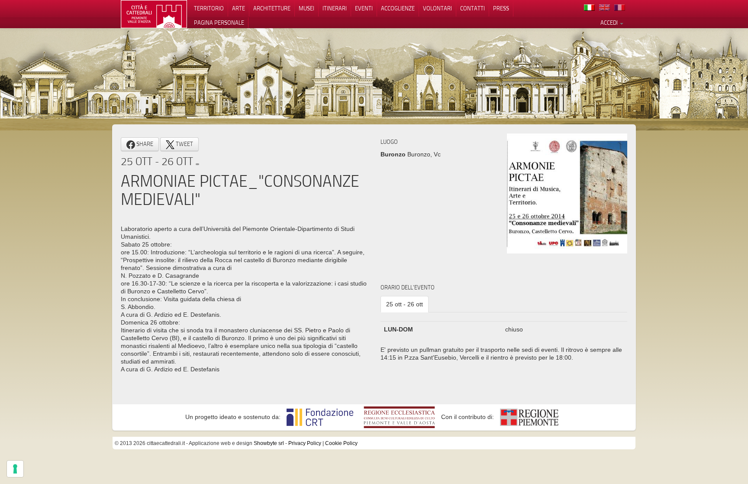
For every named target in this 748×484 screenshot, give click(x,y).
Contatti (472, 8)
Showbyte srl (269, 443)
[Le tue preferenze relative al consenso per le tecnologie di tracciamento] (15, 469)
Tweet (183, 144)
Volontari (437, 8)
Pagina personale (219, 22)
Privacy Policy (304, 443)
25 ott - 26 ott (404, 304)
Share (144, 144)
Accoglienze (398, 8)
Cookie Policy (341, 443)
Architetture (271, 8)
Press (501, 8)
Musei (306, 8)
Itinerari (334, 8)
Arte (238, 8)
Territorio (209, 8)
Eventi (364, 8)
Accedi (609, 22)
